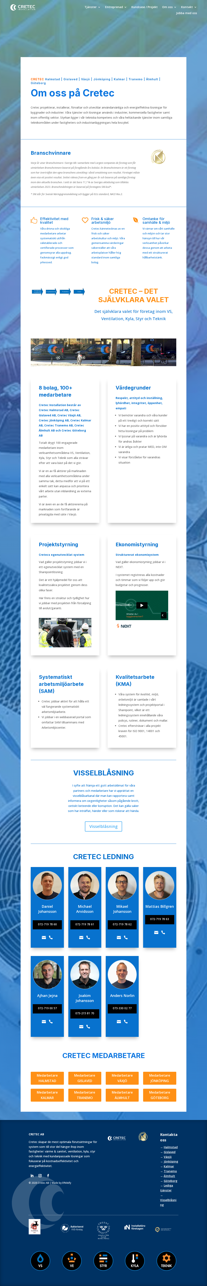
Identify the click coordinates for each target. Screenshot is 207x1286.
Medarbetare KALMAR (47, 1095)
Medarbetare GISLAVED (84, 1078)
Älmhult (169, 1176)
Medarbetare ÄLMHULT (122, 1095)
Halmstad (171, 1147)
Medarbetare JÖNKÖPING (159, 1078)
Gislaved (169, 1152)
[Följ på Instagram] (40, 1175)
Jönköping (171, 1161)
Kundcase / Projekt (144, 7)
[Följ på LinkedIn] (32, 1175)
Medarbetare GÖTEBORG (159, 1095)
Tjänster (90, 7)
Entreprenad (114, 7)
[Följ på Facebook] (48, 1175)
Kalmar (169, 1166)
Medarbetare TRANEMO (84, 1095)
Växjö (168, 1157)
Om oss (167, 7)
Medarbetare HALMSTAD (47, 1078)
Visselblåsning (103, 826)
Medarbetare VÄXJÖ (122, 1078)
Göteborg (170, 1181)
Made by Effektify (61, 1183)
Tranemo (170, 1171)
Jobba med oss (186, 13)
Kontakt (187, 7)
